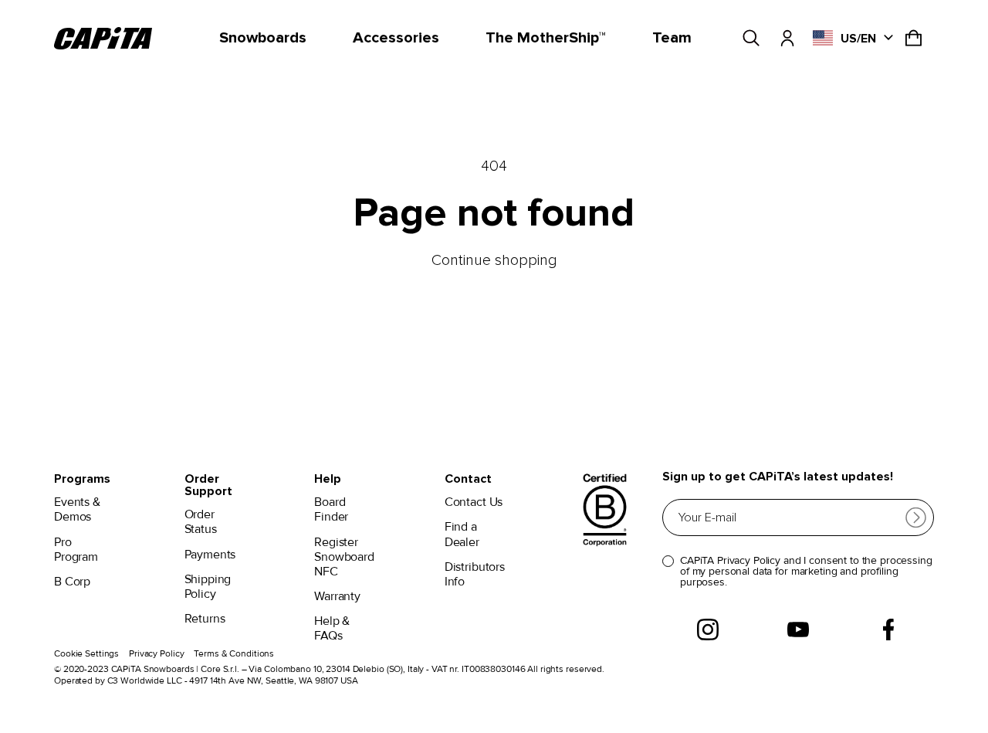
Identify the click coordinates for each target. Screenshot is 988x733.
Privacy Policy (156, 654)
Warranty (337, 596)
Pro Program (76, 550)
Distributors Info (475, 574)
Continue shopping (494, 260)
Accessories (396, 38)
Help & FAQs (332, 628)
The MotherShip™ (546, 38)
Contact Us (473, 502)
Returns (204, 619)
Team (672, 38)
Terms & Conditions (234, 654)
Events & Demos (77, 509)
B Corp (72, 582)
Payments (210, 555)
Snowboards (262, 38)
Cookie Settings (86, 654)
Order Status (200, 522)
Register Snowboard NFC (344, 557)
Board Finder (331, 509)
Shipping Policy (208, 587)
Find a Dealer (462, 534)
